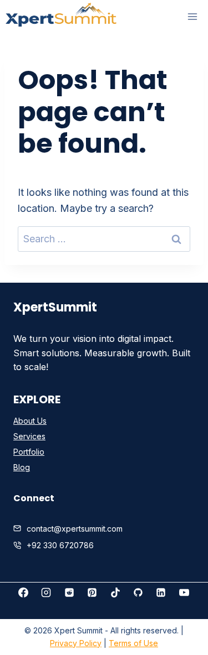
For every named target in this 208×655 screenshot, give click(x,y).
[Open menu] (192, 16)
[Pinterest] (92, 592)
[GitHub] (138, 592)
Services (29, 436)
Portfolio (28, 451)
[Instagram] (46, 592)
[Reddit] (69, 592)
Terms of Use (133, 643)
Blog (21, 467)
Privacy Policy (76, 643)
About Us (30, 420)
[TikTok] (115, 592)
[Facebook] (23, 592)
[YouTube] (184, 592)
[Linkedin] (161, 592)
